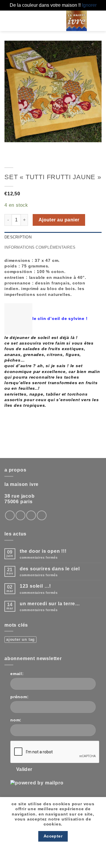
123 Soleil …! (35, 586)
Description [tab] (18, 237)
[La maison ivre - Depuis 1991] (76, 21)
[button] (48, 20)
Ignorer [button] (89, 5)
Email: (17, 673)
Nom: (15, 720)
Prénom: (19, 696)
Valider (24, 769)
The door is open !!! (43, 551)
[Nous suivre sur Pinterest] (42, 515)
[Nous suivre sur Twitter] (20, 515)
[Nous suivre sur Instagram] (10, 515)
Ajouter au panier (59, 219)
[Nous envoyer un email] (31, 515)
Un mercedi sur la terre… (50, 603)
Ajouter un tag (20, 639)
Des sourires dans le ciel (50, 568)
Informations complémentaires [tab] (39, 247)
